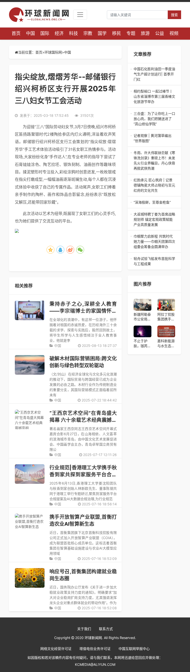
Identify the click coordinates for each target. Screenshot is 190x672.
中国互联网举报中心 (134, 648)
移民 (116, 33)
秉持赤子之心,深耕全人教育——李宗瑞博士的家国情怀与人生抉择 (83, 311)
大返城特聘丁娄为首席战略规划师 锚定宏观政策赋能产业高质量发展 (154, 219)
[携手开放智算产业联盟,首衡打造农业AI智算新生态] (30, 523)
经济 (59, 33)
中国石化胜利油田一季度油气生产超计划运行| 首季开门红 (154, 74)
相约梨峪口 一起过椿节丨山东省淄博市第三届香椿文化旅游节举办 (154, 96)
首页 (16, 33)
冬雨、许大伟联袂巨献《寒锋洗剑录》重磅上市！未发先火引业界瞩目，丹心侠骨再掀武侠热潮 (154, 161)
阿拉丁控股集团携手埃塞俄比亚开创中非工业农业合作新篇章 (166, 317)
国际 (44, 33)
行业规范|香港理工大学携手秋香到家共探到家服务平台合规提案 (83, 475)
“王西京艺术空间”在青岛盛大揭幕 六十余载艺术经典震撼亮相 (83, 420)
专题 (130, 33)
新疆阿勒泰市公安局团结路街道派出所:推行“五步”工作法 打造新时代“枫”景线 (142, 317)
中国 (30, 33)
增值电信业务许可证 (95, 648)
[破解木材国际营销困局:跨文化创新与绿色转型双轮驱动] (30, 365)
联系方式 (106, 629)
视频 (173, 33)
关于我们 (84, 629)
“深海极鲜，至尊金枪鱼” (154, 202)
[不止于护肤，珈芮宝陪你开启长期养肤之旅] (142, 331)
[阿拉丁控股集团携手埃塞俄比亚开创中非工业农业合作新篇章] (166, 305)
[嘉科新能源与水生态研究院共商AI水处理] (166, 331)
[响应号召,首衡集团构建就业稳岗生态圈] (30, 578)
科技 (73, 33)
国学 (102, 33)
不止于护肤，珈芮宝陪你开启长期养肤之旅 (142, 343)
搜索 (174, 15)
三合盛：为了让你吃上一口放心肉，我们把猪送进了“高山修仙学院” (154, 118)
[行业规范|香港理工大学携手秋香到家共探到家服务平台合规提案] (30, 474)
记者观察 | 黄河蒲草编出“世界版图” (154, 138)
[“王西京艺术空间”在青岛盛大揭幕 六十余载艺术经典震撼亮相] (30, 419)
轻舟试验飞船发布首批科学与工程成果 (154, 261)
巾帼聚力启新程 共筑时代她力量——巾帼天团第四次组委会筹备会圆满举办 (154, 241)
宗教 (87, 33)
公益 (159, 33)
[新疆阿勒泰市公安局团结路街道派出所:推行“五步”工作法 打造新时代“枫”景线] (142, 305)
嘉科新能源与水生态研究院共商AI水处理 (166, 343)
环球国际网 (53, 52)
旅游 (145, 33)
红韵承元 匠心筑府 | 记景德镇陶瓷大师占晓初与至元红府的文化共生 (154, 185)
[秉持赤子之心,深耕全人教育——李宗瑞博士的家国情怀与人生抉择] (30, 310)
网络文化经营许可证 (55, 648)
